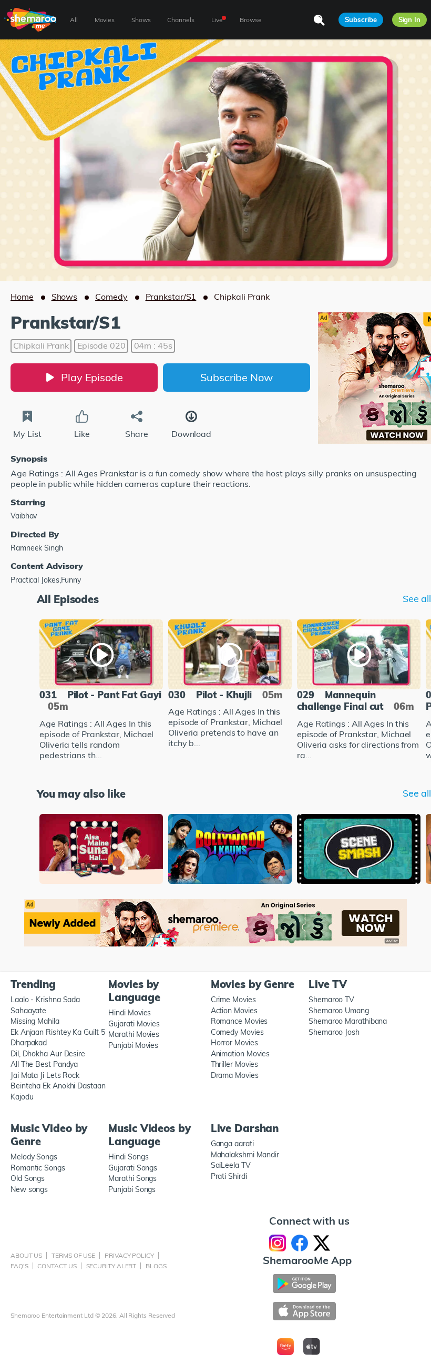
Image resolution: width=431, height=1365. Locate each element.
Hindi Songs (128, 1157)
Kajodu (22, 1097)
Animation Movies (240, 1053)
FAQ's (19, 1265)
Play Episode (92, 377)
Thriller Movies (235, 1064)
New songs (29, 1189)
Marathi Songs (132, 1178)
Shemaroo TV (331, 999)
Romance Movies (239, 1021)
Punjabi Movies (133, 1045)
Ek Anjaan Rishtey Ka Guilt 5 (58, 1032)
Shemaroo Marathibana (348, 1021)
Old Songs (28, 1178)
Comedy (111, 296)
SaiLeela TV (231, 1165)
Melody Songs (34, 1157)
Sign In (409, 19)
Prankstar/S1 (171, 296)
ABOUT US (26, 1255)
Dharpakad (29, 1042)
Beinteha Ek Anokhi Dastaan (58, 1086)
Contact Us (56, 1265)
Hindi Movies (129, 1012)
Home (22, 296)
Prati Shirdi (229, 1176)
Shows (65, 296)
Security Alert (111, 1265)
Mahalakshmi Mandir (245, 1154)
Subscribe (360, 19)
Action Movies (234, 1010)
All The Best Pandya (44, 1064)
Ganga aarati (232, 1143)
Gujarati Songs (132, 1168)
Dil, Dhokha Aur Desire (48, 1053)
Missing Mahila (35, 1021)
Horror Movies (234, 1042)
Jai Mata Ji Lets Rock (45, 1075)
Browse (250, 20)
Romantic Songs (38, 1168)
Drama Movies (235, 1075)
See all (417, 599)
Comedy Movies (237, 1032)
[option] (101, 690)
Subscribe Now (236, 377)
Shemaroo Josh (334, 1032)
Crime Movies (233, 999)
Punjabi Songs (132, 1189)
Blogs (156, 1265)
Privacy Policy (129, 1255)
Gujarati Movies (134, 1023)
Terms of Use (73, 1255)
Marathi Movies (133, 1034)
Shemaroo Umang (339, 1010)
